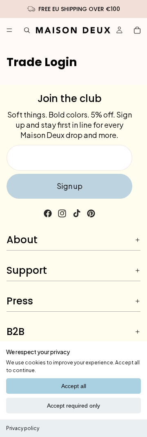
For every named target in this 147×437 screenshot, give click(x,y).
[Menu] (9, 30)
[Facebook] (48, 213)
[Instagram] (62, 213)
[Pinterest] (91, 213)
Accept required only (73, 405)
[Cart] (137, 30)
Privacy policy (22, 428)
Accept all (73, 386)
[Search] (27, 30)
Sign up (69, 186)
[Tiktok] (77, 213)
